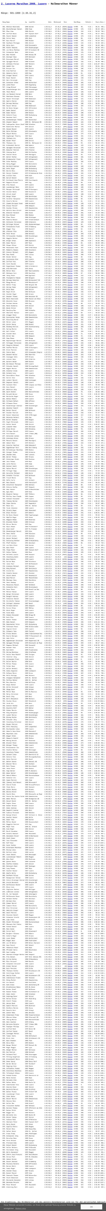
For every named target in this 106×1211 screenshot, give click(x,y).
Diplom (70, 27)
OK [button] (91, 1207)
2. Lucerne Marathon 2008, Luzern (24, 3)
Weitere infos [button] (20, 1208)
